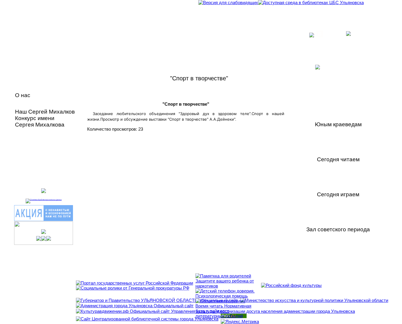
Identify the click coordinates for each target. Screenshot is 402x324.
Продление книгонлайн (37, 172)
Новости (27, 103)
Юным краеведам (338, 124)
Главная (27, 87)
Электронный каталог (45, 142)
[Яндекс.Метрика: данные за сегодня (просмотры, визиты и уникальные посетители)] (240, 321)
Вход (331, 34)
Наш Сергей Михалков (45, 112)
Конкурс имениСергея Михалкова (39, 121)
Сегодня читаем (338, 159)
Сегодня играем (338, 194)
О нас (22, 95)
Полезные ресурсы (42, 132)
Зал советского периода (338, 229)
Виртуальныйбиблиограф (34, 155)
